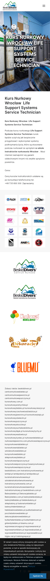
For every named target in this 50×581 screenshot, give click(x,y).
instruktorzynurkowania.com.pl (18, 483)
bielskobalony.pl (29, 500)
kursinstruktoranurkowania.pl (17, 477)
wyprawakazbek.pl (33, 530)
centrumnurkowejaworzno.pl (17, 395)
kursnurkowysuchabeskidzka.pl (18, 428)
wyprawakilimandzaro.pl (15, 533)
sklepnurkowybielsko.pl (15, 457)
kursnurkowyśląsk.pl (14, 431)
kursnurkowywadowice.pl (16, 434)
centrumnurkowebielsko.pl (16, 392)
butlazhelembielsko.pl (14, 520)
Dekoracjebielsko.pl (28, 493)
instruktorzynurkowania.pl (32, 470)
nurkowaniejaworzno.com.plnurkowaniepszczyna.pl (27, 441)
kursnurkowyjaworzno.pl (15, 414)
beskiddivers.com (12, 470)
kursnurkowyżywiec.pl (14, 438)
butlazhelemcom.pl (32, 520)
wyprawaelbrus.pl (34, 533)
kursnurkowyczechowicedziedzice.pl (21, 411)
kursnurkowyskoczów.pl (15, 424)
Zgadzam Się (38, 576)
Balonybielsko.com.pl (14, 497)
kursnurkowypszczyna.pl (16, 421)
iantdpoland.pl (19, 474)
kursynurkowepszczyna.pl (16, 464)
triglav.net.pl (10, 536)
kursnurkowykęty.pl (35, 414)
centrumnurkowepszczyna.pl (17, 398)
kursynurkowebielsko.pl (15, 454)
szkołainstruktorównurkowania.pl (19, 480)
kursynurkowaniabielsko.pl (16, 444)
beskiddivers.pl (24, 388)
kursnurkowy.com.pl (13, 401)
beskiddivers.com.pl (32, 490)
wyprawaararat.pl (33, 526)
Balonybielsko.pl (12, 493)
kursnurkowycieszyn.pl (35, 408)
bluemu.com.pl (27, 523)
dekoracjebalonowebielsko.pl (17, 516)
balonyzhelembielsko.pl (15, 506)
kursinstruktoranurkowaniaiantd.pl (19, 487)
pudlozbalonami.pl (34, 510)
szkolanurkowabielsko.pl (15, 451)
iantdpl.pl (9, 474)
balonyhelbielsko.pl (13, 500)
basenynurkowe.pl (36, 464)
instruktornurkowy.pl (14, 490)
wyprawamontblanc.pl (14, 530)
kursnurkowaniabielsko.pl (16, 447)
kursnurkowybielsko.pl (14, 408)
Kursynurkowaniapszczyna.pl (17, 467)
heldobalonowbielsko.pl (15, 510)
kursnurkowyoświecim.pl (15, 418)
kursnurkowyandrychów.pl (16, 405)
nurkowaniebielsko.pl (34, 438)
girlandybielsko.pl (12, 523)
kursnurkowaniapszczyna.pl (17, 461)
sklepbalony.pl (11, 503)
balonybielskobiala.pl (33, 497)
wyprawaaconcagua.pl (15, 526)
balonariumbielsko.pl (27, 503)
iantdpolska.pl (33, 474)
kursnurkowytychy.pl (32, 431)
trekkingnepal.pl (23, 536)
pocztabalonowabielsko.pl (16, 513)
